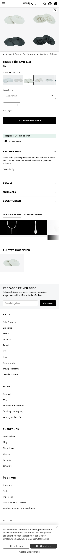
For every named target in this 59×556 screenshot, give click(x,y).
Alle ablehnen (16, 546)
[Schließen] (54, 529)
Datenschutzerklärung (38, 538)
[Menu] (4, 3)
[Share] (55, 10)
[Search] (45, 3)
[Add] (5, 105)
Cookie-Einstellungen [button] (29, 551)
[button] (55, 3)
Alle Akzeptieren (43, 546)
